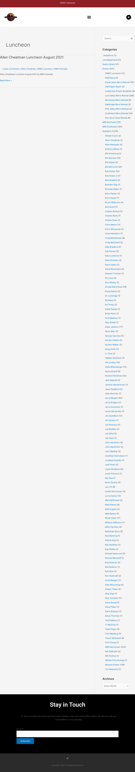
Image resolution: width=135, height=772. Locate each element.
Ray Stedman (111, 544)
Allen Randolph (112, 144)
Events (105, 68)
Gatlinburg (110, 78)
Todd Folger (110, 629)
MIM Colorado (67, 2)
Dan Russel (110, 251)
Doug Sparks (111, 291)
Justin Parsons (112, 473)
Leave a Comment (11, 69)
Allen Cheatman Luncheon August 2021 (32, 57)
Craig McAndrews (113, 238)
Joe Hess (109, 438)
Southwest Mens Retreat (116, 113)
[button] (89, 17)
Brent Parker (111, 193)
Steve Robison (112, 611)
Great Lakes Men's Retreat (117, 82)
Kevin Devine (111, 482)
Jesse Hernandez (113, 411)
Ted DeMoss (111, 620)
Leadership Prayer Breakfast (118, 91)
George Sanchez (113, 336)
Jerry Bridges (111, 402)
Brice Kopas (110, 198)
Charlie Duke (111, 220)
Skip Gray (109, 593)
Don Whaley (110, 282)
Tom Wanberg (111, 633)
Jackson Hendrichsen (115, 384)
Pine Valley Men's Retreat (117, 109)
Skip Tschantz (111, 598)
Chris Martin (111, 224)
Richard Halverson (113, 553)
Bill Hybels (110, 162)
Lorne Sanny (111, 496)
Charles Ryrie (111, 215)
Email (19, 729)
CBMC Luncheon (45, 69)
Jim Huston (110, 420)
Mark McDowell (112, 500)
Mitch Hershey (112, 527)
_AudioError (108, 55)
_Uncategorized (109, 60)
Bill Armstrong (111, 153)
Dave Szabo (110, 264)
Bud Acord (110, 207)
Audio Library (108, 64)
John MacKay (111, 451)
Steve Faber (110, 607)
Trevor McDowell (113, 638)
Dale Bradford (111, 247)
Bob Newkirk (111, 180)
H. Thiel (108, 353)
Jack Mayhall (111, 380)
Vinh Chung (110, 642)
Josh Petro (110, 464)
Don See (109, 278)
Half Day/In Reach (113, 86)
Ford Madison (111, 318)
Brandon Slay (111, 184)
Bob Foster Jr (111, 176)
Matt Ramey (110, 513)
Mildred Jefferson (113, 522)
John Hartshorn (112, 442)
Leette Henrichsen (113, 491)
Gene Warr (110, 331)
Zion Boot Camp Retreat (116, 118)
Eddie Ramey (111, 309)
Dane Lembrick (112, 255)
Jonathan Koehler (113, 460)
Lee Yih (108, 487)
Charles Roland (112, 211)
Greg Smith (110, 349)
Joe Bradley (110, 429)
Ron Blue (109, 571)
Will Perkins (110, 656)
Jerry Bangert (111, 398)
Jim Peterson (111, 424)
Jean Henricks (111, 393)
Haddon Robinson (113, 358)
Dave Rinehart (111, 260)
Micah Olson (111, 518)
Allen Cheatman (28, 69)
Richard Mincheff (113, 558)
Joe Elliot (109, 433)
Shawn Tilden (111, 589)
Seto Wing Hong (112, 585)
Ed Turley (109, 304)
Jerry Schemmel (112, 407)
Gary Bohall (110, 322)
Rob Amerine (111, 562)
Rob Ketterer (111, 567)
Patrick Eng (110, 540)
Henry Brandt (111, 371)
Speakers (106, 131)
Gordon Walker (112, 344)
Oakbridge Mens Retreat (116, 104)
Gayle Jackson (112, 327)
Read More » (6, 80)
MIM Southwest (109, 126)
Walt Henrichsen (112, 647)
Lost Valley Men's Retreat (117, 95)
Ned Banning (111, 536)
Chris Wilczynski (112, 229)
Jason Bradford (112, 389)
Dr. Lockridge (111, 296)
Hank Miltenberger (113, 367)
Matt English (111, 509)
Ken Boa (109, 478)
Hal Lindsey (110, 362)
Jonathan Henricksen (115, 456)
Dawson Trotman (113, 273)
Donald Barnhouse (113, 287)
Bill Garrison (111, 158)
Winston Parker (112, 664)
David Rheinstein (113, 269)
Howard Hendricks (113, 375)
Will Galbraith (111, 651)
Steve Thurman (112, 616)
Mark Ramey (111, 504)
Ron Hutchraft (111, 576)
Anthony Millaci (112, 149)
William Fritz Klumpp (114, 660)
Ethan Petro (110, 313)
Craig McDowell (112, 242)
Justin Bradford (112, 469)
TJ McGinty (110, 624)
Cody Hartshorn (112, 233)
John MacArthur (112, 447)
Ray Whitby (110, 549)
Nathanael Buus (112, 531)
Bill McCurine (111, 167)
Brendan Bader (112, 189)
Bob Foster (110, 171)
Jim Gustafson (111, 416)
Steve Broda (111, 602)
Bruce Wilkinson (112, 202)
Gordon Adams (112, 340)
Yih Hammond (111, 669)
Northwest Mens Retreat (116, 100)
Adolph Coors (111, 135)
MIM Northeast (109, 122)
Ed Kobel (109, 300)
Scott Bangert (111, 580)
